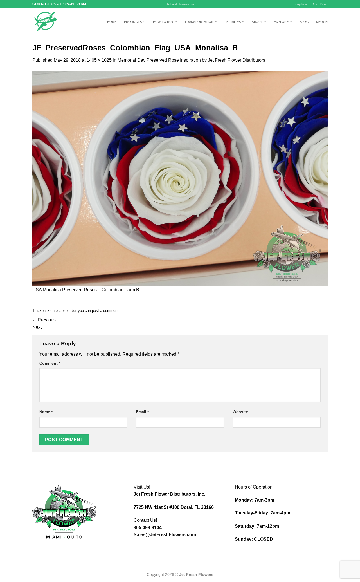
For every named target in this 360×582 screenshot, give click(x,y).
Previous (44, 319)
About (257, 21)
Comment (49, 363)
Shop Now (300, 4)
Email (142, 411)
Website (240, 411)
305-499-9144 (148, 527)
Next (39, 327)
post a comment (105, 310)
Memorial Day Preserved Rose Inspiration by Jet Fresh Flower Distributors (191, 60)
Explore (281, 21)
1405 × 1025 (99, 60)
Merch (322, 21)
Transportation (198, 21)
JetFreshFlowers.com (180, 4)
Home (112, 21)
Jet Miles (233, 21)
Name (46, 411)
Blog (304, 21)
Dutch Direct (320, 4)
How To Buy (163, 21)
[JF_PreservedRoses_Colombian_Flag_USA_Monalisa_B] (180, 178)
